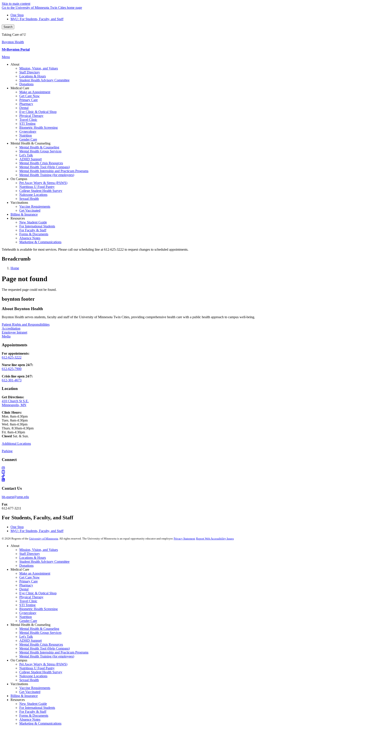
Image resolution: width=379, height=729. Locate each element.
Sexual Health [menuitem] (29, 198)
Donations (26, 565)
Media (6, 336)
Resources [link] (18, 218)
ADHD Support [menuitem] (30, 159)
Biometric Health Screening (38, 609)
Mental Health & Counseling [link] (30, 143)
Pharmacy (26, 585)
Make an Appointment (34, 573)
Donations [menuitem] (26, 84)
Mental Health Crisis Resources (41, 644)
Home (15, 268)
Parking (7, 451)
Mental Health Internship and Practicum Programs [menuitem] (53, 171)
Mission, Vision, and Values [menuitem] (38, 68)
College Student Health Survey (40, 672)
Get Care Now (29, 577)
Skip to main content (16, 3)
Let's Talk (26, 636)
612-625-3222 (11, 357)
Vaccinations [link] (19, 202)
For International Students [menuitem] (37, 226)
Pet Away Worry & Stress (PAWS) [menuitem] (43, 183)
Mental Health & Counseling (39, 629)
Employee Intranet (14, 332)
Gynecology (27, 613)
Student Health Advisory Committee (44, 561)
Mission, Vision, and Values (38, 550)
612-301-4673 (11, 380)
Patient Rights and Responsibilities (26, 324)
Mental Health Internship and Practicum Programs (53, 652)
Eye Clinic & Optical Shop (38, 593)
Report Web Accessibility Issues (215, 538)
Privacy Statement (184, 538)
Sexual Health (29, 680)
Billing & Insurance (24, 696)
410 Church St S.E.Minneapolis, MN (15, 403)
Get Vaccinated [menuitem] (29, 210)
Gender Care (28, 621)
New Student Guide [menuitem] (33, 222)
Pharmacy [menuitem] (26, 104)
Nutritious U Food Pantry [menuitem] (37, 187)
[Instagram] (189, 468)
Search (8, 27)
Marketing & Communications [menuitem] (40, 242)
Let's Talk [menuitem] (26, 155)
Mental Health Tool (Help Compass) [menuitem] (44, 167)
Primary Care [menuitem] (28, 100)
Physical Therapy (31, 597)
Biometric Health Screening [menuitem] (38, 127)
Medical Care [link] (20, 88)
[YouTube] (189, 472)
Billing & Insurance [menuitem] (24, 214)
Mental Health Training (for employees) (46, 656)
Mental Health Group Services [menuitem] (40, 151)
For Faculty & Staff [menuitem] (32, 230)
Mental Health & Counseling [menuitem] (39, 147)
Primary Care (28, 581)
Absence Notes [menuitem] (29, 238)
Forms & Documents (33, 715)
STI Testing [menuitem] (27, 123)
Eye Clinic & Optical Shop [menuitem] (38, 112)
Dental (24, 589)
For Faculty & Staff (32, 711)
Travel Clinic (28, 601)
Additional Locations (16, 443)
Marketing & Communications (40, 723)
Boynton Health (13, 42)
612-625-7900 (11, 369)
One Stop (17, 15)
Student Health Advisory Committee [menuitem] (44, 80)
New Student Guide (33, 704)
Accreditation (11, 328)
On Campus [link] (19, 179)
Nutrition (25, 617)
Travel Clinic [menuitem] (28, 120)
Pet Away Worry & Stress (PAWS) (43, 664)
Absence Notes (29, 719)
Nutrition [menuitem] (25, 135)
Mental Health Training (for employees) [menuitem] (46, 175)
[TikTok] (189, 476)
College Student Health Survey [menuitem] (40, 191)
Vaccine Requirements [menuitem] (34, 206)
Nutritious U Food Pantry (37, 668)
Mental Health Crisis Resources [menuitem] (41, 163)
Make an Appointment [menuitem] (34, 92)
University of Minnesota (43, 538)
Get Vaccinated (29, 692)
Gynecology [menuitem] (27, 131)
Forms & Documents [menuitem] (33, 234)
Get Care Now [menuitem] (29, 96)
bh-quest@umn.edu (15, 497)
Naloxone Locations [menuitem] (33, 195)
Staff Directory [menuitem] (29, 72)
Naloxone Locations (33, 676)
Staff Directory (29, 554)
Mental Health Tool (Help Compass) (44, 648)
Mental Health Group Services (40, 632)
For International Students (37, 707)
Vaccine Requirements (34, 688)
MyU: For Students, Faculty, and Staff (37, 19)
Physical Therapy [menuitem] (31, 116)
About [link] (15, 64)
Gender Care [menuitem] (28, 139)
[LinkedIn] (189, 480)
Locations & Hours (32, 557)
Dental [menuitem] (24, 108)
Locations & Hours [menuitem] (32, 76)
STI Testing (27, 605)
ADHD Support (30, 640)
